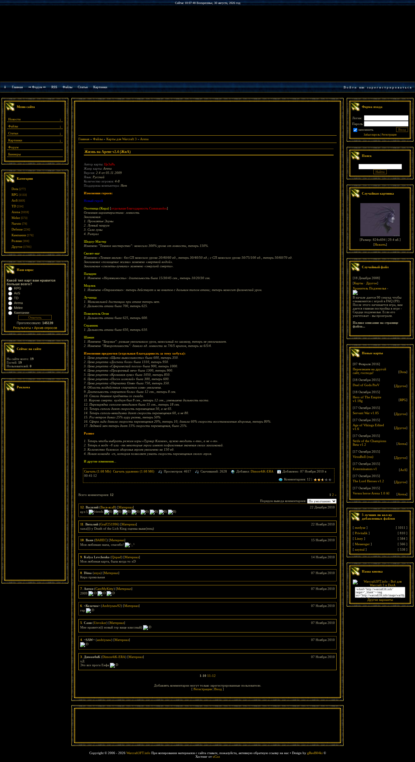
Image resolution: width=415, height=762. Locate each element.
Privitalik (361, 533)
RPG (15, 194)
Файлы (67, 87)
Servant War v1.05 (366, 413)
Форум (13, 147)
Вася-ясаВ (108, 507)
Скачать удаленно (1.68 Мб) (133, 471)
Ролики (17, 241)
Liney (359, 538)
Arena (16, 212)
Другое (17, 246)
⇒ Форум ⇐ (37, 87)
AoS (15, 200)
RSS (54, 87)
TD (14, 206)
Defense (17, 229)
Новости (14, 119)
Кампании (19, 235)
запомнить (365, 129)
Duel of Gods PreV (366, 385)
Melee (16, 218)
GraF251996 (109, 524)
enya (97, 573)
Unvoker (100, 623)
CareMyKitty (104, 589)
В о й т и (350, 87)
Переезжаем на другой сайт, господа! (369, 371)
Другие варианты (380, 599)
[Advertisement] (35, 486)
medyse (360, 527)
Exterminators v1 (365, 469)
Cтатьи (83, 87)
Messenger (362, 544)
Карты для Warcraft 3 (121, 139)
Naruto (16, 223)
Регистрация (203, 689)
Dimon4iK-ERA (262, 471)
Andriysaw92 (111, 606)
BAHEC (101, 540)
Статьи (13, 133)
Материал (125, 507)
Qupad (116, 557)
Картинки (100, 87)
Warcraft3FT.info (138, 753)
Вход (218, 689)
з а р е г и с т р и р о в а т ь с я (389, 87)
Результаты (22, 328)
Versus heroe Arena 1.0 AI (371, 493)
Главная (17, 87)
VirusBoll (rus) (363, 457)
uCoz (216, 756)
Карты (358, 283)
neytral (360, 549)
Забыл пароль (372, 134)
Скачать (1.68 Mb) (97, 471)
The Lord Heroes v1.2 (368, 481)
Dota (15, 189)
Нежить (380, 244)
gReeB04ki (315, 753)
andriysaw (104, 640)
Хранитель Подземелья (369, 288)
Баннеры (14, 154)
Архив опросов (45, 328)
